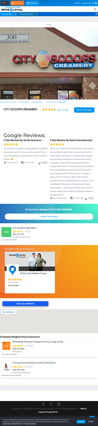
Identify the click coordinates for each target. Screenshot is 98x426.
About (49, 24)
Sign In (77, 3)
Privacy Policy (16, 423)
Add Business (86, 3)
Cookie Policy (7, 423)
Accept (81, 422)
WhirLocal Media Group (33, 273)
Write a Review (84, 110)
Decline (91, 422)
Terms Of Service (30, 423)
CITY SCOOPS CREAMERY (56, 102)
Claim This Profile (49, 216)
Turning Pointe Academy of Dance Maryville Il (34, 363)
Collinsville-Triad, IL (8, 102)
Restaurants (37, 102)
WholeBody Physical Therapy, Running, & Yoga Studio (37, 342)
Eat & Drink (24, 102)
